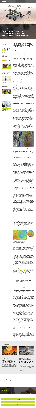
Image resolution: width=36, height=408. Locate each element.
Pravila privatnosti (19, 406)
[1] (2, 60)
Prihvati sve (18, 399)
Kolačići (15, 406)
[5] (6, 60)
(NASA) (24, 149)
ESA (24, 242)
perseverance (5, 56)
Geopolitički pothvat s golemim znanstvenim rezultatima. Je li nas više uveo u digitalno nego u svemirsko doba (26, 363)
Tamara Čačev (31, 25)
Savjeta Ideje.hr (27, 56)
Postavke (18, 404)
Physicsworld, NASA (24, 52)
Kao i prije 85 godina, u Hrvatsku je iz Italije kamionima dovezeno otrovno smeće (6, 85)
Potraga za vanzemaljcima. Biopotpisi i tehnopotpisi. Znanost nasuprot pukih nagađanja (9, 361)
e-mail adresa (21, 392)
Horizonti (3, 45)
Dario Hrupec (4, 368)
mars (3, 55)
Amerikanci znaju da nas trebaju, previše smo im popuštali (6, 72)
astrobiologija (5, 54)
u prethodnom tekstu (22, 270)
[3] (4, 60)
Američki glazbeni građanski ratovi (5, 110)
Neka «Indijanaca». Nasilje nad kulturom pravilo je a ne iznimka (26, 379)
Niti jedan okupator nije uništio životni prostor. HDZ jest (5, 98)
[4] (5, 60)
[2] (3, 60)
